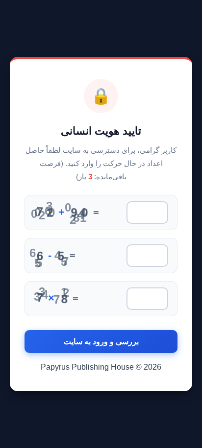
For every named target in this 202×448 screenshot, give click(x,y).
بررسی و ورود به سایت (101, 341)
